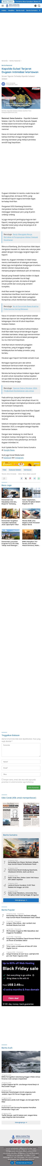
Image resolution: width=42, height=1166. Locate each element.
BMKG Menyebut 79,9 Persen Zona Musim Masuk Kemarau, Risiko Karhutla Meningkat (30, 544)
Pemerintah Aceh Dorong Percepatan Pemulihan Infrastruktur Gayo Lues (19, 1108)
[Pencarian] (39, 6)
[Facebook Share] (21, 478)
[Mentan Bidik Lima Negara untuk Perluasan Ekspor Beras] (31, 514)
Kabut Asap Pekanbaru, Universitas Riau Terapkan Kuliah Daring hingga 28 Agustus (23, 894)
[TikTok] (31, 1142)
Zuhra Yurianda (10, 83)
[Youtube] (27, 1142)
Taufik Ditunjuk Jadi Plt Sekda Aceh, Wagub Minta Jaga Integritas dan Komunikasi (19, 1116)
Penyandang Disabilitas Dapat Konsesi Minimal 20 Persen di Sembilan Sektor (23, 939)
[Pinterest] (15, 1142)
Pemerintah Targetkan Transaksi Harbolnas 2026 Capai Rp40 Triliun (10, 523)
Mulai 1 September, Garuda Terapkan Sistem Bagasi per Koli (31, 502)
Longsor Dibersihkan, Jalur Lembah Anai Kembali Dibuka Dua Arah (21, 924)
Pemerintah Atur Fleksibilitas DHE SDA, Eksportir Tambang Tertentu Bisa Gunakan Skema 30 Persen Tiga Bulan (10, 502)
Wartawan (27, 470)
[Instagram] (19, 1142)
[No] (39, 1156)
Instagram (19, 458)
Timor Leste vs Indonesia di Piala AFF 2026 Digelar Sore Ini (21, 947)
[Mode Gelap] (35, 6)
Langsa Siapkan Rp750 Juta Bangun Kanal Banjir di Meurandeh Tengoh (20, 1085)
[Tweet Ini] (25, 478)
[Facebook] (11, 1142)
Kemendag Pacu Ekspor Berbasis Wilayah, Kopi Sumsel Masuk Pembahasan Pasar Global (23, 863)
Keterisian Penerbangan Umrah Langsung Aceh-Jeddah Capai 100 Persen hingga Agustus (19, 1093)
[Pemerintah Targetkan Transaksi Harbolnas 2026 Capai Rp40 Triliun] (11, 514)
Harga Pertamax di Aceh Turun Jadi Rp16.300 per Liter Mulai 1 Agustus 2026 (22, 955)
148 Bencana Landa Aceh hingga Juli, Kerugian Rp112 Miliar (20, 1101)
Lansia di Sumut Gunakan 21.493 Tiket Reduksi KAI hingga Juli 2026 (21, 886)
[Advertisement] (21, 36)
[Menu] (3, 6)
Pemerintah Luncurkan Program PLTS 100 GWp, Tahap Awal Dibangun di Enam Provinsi (10, 544)
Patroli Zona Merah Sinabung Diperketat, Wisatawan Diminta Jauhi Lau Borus (22, 871)
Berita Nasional (7, 65)
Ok (12, 1163)
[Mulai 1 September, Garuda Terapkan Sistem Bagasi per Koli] (31, 493)
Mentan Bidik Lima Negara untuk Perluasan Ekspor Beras (31, 523)
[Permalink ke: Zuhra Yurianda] (3, 84)
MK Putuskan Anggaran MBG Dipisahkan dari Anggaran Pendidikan (22, 932)
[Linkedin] (23, 1142)
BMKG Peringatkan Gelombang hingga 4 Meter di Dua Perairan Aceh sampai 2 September (21, 1078)
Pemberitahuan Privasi (24, 1163)
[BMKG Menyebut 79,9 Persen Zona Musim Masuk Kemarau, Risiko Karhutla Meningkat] (31, 534)
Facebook (7, 458)
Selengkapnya (20, 900)
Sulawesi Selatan (15, 470)
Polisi (4, 470)
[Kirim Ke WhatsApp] (38, 478)
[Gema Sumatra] (12, 6)
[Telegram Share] (34, 478)
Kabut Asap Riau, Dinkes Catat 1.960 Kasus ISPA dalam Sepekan (23, 878)
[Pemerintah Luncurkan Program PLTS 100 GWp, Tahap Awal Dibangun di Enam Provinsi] (11, 534)
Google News (9, 450)
